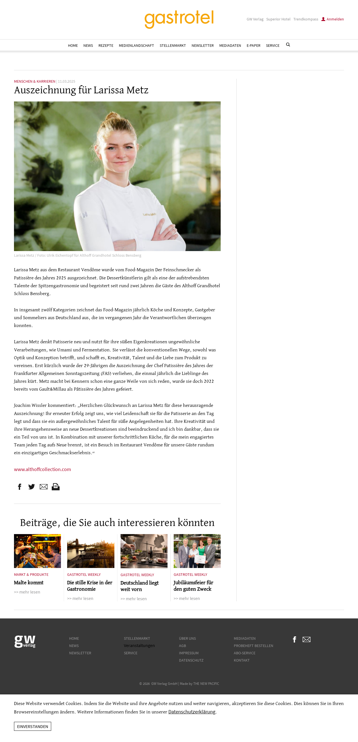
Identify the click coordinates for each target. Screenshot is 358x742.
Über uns (187, 638)
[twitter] (31, 487)
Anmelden (335, 19)
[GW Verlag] (25, 646)
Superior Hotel (278, 19)
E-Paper (253, 45)
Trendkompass (305, 19)
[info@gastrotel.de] (43, 487)
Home (73, 45)
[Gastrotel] (179, 19)
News (88, 45)
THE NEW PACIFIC (206, 683)
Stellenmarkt (173, 45)
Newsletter (203, 45)
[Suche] (288, 44)
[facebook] (19, 487)
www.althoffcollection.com (42, 469)
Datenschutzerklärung (191, 712)
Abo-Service (244, 652)
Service (272, 45)
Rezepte (105, 45)
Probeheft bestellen (253, 645)
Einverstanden (32, 726)
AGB (182, 645)
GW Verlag (255, 19)
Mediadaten (230, 45)
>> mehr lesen (27, 592)
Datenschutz (191, 660)
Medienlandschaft (136, 45)
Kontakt (242, 660)
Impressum (189, 652)
